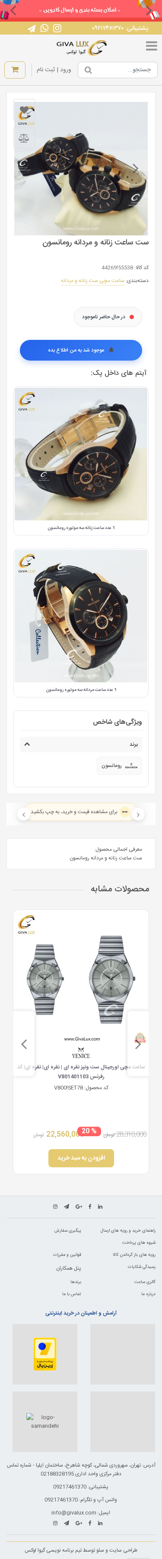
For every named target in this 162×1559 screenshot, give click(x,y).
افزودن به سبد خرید (81, 1158)
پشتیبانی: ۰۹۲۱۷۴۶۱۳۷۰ (120, 28)
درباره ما (148, 1294)
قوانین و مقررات (67, 1255)
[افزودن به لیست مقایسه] (24, 138)
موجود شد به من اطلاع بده (76, 350)
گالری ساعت (145, 1282)
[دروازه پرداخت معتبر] (45, 1354)
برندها (75, 1282)
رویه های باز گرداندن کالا (134, 1255)
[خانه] (82, 48)
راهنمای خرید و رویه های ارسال (128, 1230)
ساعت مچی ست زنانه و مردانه (92, 280)
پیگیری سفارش (67, 1230)
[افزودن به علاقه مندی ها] (24, 109)
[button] (149, 10)
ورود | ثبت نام (54, 70)
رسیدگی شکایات (142, 1267)
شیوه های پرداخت (139, 1242)
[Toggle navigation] (152, 48)
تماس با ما (71, 1294)
